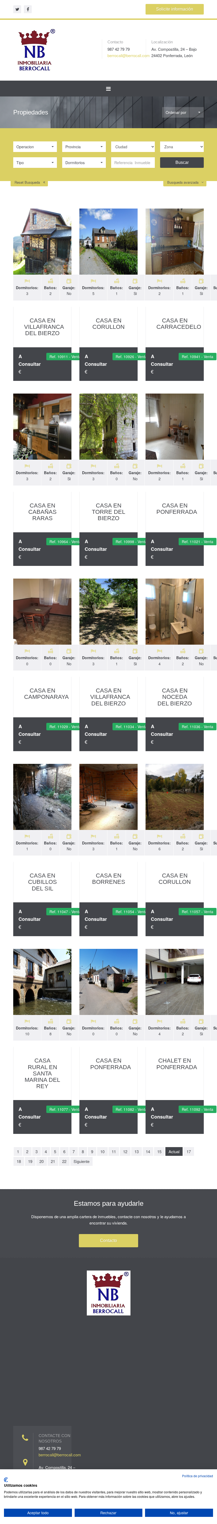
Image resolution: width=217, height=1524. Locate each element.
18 (19, 1161)
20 (41, 1161)
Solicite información (174, 9)
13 (136, 1151)
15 (159, 1151)
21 (53, 1161)
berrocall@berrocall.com (128, 55)
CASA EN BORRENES (108, 878)
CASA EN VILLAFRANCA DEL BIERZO (44, 326)
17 (189, 1151)
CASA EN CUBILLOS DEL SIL (42, 882)
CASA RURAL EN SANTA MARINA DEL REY (42, 1073)
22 (64, 1161)
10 (102, 1151)
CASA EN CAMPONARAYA (46, 693)
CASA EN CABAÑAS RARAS (42, 511)
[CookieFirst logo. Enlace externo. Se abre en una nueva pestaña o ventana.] (6, 1479)
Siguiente (81, 1161)
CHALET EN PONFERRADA (176, 1063)
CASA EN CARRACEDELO (178, 323)
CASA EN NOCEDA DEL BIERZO (174, 696)
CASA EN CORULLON (108, 323)
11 (114, 1151)
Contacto (108, 1240)
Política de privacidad (197, 1476)
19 (30, 1161)
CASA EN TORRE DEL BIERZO (108, 511)
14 (148, 1151)
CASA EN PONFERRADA (176, 508)
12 (125, 1151)
